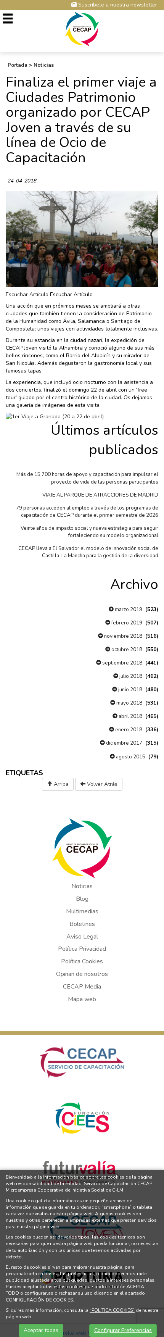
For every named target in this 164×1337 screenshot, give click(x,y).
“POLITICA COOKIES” (112, 1310)
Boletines (82, 924)
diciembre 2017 (123, 743)
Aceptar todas (41, 1330)
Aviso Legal (82, 936)
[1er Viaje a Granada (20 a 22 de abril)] (55, 416)
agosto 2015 (130, 756)
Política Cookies (82, 961)
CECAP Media (82, 986)
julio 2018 (130, 676)
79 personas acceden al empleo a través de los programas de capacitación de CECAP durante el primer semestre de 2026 (87, 512)
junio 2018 (129, 689)
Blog (82, 899)
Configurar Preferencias (123, 1330)
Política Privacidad (82, 949)
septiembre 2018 (121, 663)
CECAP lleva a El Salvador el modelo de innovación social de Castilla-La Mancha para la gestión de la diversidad (88, 552)
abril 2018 (129, 716)
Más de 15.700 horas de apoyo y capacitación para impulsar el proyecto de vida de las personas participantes (87, 478)
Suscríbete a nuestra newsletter (117, 4)
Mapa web (82, 999)
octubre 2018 (126, 649)
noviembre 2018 (122, 636)
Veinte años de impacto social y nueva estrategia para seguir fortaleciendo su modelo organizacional (89, 532)
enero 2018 (128, 729)
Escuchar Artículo (27, 294)
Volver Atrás (101, 784)
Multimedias (82, 911)
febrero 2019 (126, 622)
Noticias (44, 65)
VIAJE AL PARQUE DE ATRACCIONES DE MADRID (100, 495)
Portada (17, 65)
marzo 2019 (128, 609)
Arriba (60, 784)
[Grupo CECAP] (82, 28)
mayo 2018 (128, 703)
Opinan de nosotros (82, 974)
